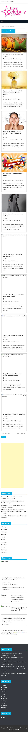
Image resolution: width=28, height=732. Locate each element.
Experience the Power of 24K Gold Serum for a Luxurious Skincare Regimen (12, 93)
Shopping (4, 550)
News (3, 547)
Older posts (6, 434)
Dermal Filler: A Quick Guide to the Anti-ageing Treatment (14, 415)
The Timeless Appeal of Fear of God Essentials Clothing (13, 255)
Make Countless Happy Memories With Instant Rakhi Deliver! (13, 296)
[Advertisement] (12, 465)
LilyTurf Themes (15, 730)
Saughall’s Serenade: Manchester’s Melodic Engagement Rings (12, 375)
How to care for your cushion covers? (13, 54)
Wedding (4, 552)
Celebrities (4, 529)
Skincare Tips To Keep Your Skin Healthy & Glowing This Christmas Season (12, 133)
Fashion (4, 534)
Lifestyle (4, 545)
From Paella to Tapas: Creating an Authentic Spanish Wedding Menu (17, 598)
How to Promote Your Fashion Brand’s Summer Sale (13, 174)
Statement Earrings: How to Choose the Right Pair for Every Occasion (19, 609)
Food (3, 537)
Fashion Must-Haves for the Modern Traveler (13, 336)
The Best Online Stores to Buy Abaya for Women (13, 215)
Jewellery (4, 542)
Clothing (4, 532)
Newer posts (21, 434)
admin (6, 56)
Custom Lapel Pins (19, 632)
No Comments (18, 59)
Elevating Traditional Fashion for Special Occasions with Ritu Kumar (11, 497)
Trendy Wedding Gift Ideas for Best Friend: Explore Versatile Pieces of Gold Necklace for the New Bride (13, 511)
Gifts (3, 539)
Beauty (4, 527)
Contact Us (4, 717)
